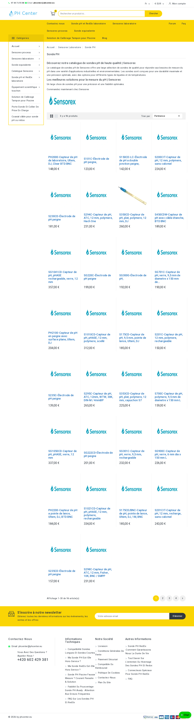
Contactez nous (56, 23)
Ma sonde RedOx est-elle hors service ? (80, 667)
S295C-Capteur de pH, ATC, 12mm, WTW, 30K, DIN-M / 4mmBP (98, 397)
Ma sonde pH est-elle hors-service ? (78, 659)
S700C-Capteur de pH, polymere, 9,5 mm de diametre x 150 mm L (169, 397)
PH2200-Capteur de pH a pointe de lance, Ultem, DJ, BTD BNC (62, 514)
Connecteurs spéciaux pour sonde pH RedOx (138, 672)
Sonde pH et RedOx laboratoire (88, 23)
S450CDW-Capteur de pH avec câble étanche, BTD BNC (169, 218)
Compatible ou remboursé (104, 666)
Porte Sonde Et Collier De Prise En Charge (25, 108)
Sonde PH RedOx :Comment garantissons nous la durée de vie (138, 649)
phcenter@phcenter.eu (43, 3)
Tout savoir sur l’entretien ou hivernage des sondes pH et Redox (138, 662)
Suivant (182, 598)
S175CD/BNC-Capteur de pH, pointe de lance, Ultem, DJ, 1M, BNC (133, 514)
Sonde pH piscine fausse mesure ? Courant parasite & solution (80, 678)
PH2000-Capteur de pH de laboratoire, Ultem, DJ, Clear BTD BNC (62, 161)
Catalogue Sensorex (26, 71)
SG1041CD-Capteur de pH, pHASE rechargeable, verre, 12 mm (63, 277)
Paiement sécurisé (107, 659)
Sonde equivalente (84, 31)
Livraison (102, 646)
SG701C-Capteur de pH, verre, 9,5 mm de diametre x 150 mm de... (167, 277)
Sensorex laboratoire (124, 23)
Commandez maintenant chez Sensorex (68, 89)
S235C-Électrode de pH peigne (61, 397)
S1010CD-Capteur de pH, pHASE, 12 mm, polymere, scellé (97, 338)
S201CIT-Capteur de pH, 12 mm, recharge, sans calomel (168, 514)
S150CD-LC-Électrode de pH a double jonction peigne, (133, 161)
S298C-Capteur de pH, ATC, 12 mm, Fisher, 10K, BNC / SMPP (98, 573)
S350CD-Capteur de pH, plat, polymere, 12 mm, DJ (132, 218)
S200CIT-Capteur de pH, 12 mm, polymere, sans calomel (168, 161)
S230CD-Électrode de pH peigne (61, 218)
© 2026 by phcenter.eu (20, 717)
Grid (51, 115)
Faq (184, 23)
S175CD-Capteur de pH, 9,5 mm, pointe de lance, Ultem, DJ (132, 338)
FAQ (129, 678)
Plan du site (104, 682)
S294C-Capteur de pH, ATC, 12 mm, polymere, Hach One (98, 218)
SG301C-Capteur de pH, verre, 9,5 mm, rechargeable (131, 455)
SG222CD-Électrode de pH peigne (98, 454)
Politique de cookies (108, 672)
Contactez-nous (20, 639)
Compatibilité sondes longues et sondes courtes (80, 651)
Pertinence (167, 116)
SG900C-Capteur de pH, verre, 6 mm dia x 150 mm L (168, 455)
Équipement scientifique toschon (26, 88)
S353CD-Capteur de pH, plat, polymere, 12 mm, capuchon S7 (132, 397)
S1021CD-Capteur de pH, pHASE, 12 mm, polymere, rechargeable (97, 513)
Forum (172, 23)
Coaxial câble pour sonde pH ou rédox (25, 118)
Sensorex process (57, 31)
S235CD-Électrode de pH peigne (61, 572)
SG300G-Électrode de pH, (133, 277)
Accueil (26, 46)
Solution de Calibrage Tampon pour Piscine (71, 38)
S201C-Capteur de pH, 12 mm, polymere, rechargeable (169, 338)
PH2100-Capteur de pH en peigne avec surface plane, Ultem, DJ (62, 338)
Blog (104, 38)
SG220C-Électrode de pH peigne (97, 277)
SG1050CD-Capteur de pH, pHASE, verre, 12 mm (62, 455)
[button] (185, 715)
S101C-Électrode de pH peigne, (96, 160)
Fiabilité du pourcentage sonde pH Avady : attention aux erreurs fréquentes (79, 690)
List (56, 115)
